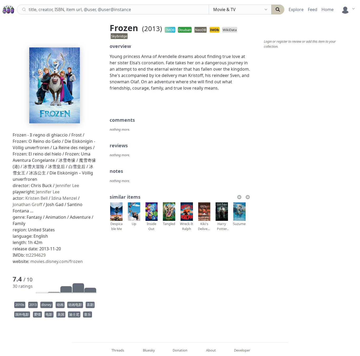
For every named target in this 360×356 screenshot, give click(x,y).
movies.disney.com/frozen (56, 261)
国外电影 (22, 314)
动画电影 (75, 304)
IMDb (214, 29)
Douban (184, 29)
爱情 (37, 314)
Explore (296, 9)
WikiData (230, 29)
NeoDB (200, 29)
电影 (49, 314)
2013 (33, 304)
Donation (180, 350)
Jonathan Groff (27, 204)
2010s (19, 304)
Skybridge (119, 36)
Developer (242, 350)
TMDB (170, 29)
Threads (117, 350)
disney (46, 304)
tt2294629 (36, 255)
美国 (60, 314)
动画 (60, 304)
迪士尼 (74, 314)
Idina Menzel (64, 198)
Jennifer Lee (67, 185)
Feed (312, 9)
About (211, 350)
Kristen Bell (36, 198)
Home (328, 9)
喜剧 (90, 304)
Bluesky (149, 350)
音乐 (87, 314)
